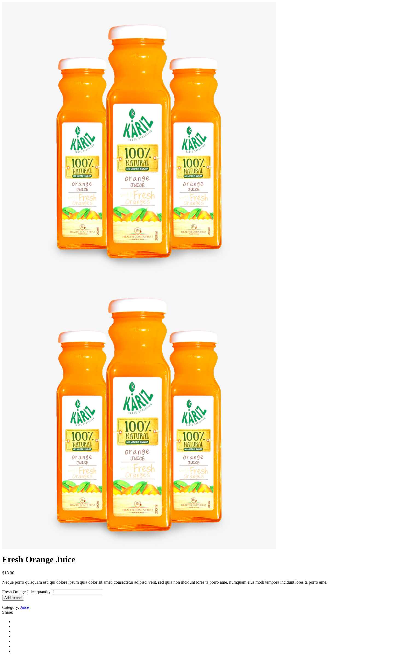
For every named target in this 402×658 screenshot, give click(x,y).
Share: (7, 612)
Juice (24, 607)
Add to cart (13, 598)
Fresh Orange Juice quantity (26, 591)
